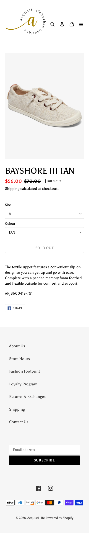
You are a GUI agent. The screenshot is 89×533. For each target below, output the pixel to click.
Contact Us (18, 422)
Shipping (12, 188)
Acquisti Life (36, 518)
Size (8, 205)
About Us (17, 346)
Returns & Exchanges (27, 396)
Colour (10, 223)
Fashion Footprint (24, 371)
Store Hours (19, 358)
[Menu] (81, 24)
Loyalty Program (23, 384)
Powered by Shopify (59, 518)
